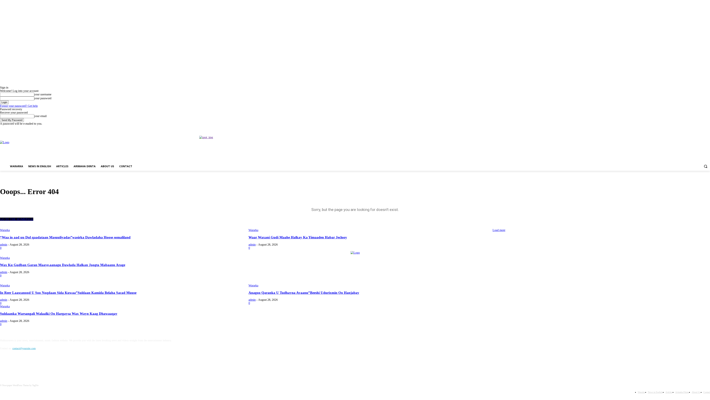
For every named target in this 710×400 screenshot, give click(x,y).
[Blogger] (4, 365)
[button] (705, 166)
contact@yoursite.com (24, 348)
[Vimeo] (703, 128)
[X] (698, 128)
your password (42, 98)
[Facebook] (687, 128)
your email (40, 116)
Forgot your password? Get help (19, 105)
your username (42, 94)
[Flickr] (22, 365)
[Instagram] (692, 128)
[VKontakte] (41, 365)
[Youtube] (708, 128)
